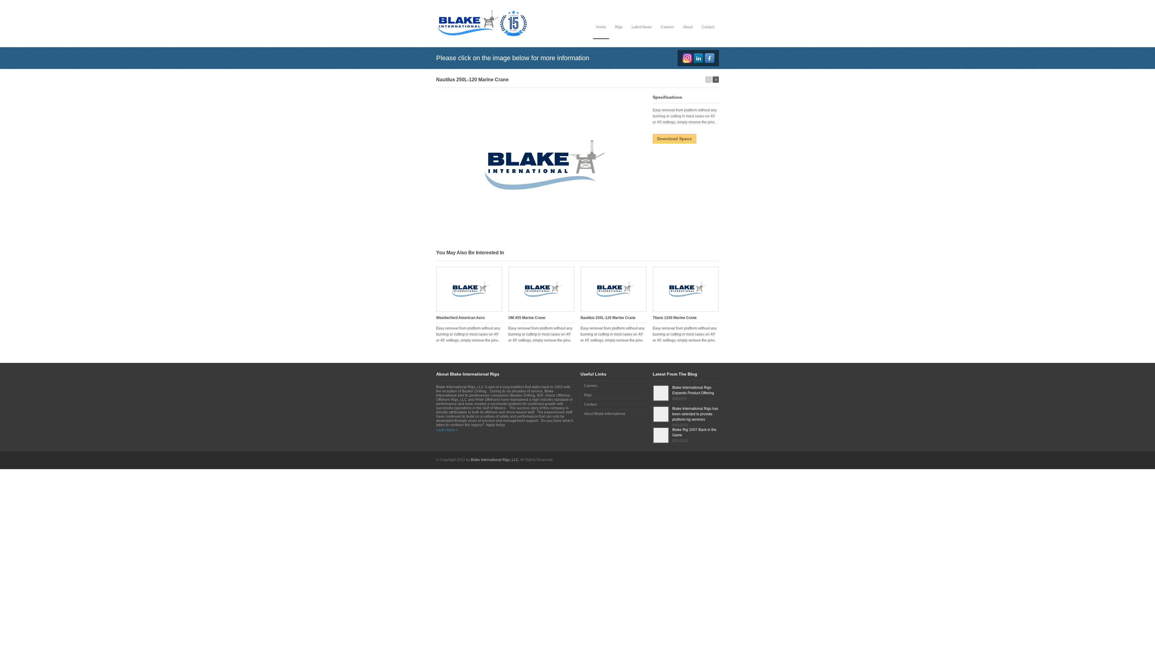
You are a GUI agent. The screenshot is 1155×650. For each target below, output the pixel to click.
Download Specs (674, 138)
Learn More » (447, 430)
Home (601, 27)
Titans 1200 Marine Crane (675, 318)
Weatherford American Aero (460, 318)
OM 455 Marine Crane (526, 318)
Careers (667, 27)
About (688, 27)
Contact (708, 27)
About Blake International (604, 414)
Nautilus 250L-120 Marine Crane (608, 318)
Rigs (619, 27)
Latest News (642, 27)
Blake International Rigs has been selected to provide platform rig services (695, 414)
